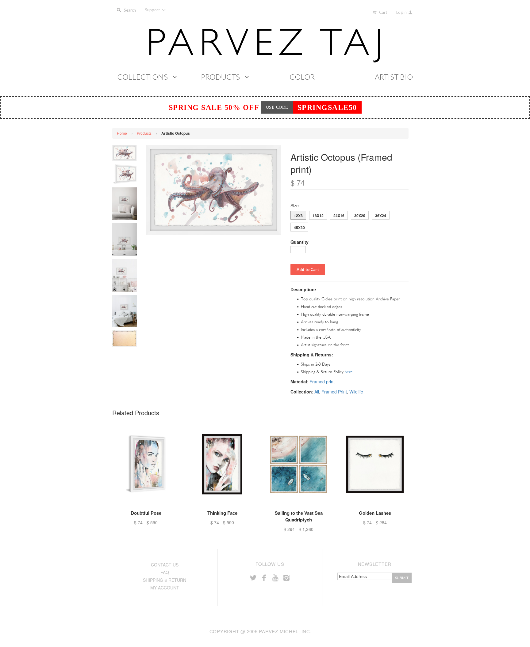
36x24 (380, 215)
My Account (164, 588)
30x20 (359, 215)
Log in (402, 12)
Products (144, 133)
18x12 (318, 215)
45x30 (299, 227)
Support (153, 9)
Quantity (299, 242)
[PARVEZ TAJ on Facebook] (264, 577)
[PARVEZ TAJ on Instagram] (286, 577)
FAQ (164, 572)
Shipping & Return (164, 580)
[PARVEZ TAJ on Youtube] (275, 577)
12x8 (298, 215)
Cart (383, 12)
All (316, 392)
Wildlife (356, 392)
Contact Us (165, 565)
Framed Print (334, 392)
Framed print (322, 381)
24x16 (338, 215)
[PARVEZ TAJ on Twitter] (253, 577)
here (349, 371)
